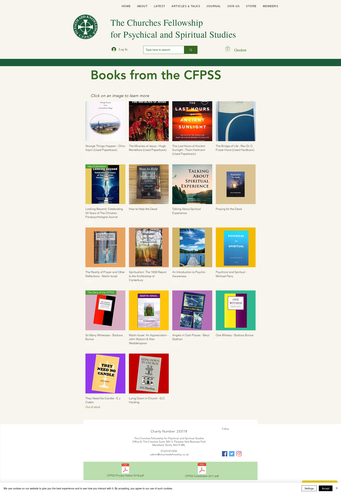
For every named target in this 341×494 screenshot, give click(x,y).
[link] (228, 48)
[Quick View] (105, 121)
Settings (309, 488)
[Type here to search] (190, 50)
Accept (325, 488)
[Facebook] (224, 453)
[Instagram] (239, 453)
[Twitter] (231, 453)
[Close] (337, 488)
